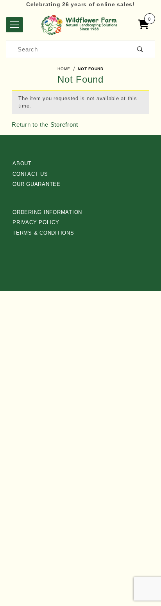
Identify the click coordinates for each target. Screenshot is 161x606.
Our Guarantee (37, 184)
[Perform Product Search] (140, 49)
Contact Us (30, 174)
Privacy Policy (36, 222)
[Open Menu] (14, 24)
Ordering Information (47, 212)
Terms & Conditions (43, 233)
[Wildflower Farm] (80, 24)
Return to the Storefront (45, 124)
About (22, 163)
